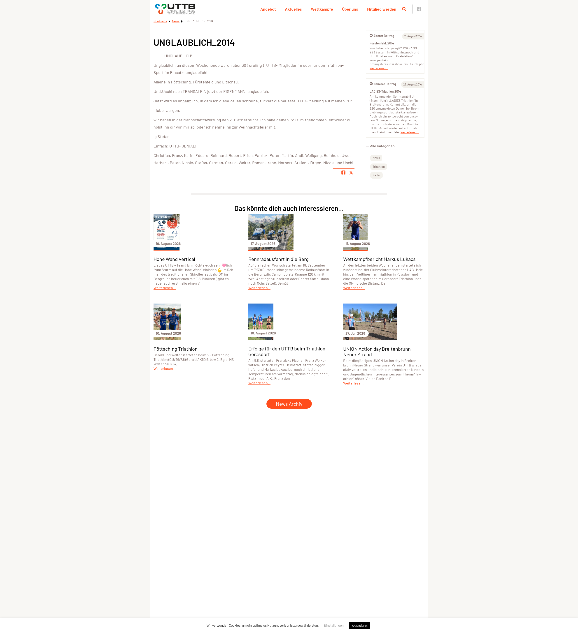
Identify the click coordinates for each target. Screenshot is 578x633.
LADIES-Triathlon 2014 (385, 91)
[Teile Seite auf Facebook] (343, 172)
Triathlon (379, 166)
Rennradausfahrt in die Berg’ (278, 259)
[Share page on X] (351, 172)
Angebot (268, 9)
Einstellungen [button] (334, 625)
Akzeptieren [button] (360, 625)
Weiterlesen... (379, 68)
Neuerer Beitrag (384, 84)
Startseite (160, 21)
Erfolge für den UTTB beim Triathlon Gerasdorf (286, 351)
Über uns (350, 9)
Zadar (376, 175)
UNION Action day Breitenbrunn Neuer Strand (377, 351)
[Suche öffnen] (404, 9)
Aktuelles (293, 9)
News (175, 21)
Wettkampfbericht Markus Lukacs (379, 259)
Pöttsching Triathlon (176, 349)
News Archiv (289, 404)
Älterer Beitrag (383, 36)
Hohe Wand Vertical (174, 259)
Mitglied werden (381, 9)
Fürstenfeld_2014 (382, 43)
